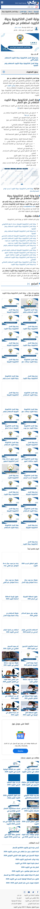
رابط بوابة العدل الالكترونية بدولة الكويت (23, 264)
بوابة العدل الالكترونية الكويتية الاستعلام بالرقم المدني (19, 250)
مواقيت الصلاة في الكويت (31, 895)
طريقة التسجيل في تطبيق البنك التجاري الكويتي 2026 (21, 855)
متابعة (20, 751)
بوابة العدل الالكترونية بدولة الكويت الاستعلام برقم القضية (21, 64)
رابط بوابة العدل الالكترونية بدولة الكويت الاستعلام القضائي (20, 258)
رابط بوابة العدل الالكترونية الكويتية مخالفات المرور (20, 252)
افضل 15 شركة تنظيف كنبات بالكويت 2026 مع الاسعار (21, 875)
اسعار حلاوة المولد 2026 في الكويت (27, 863)
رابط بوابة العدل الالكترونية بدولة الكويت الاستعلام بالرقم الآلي (21, 58)
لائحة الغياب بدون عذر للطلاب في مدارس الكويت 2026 (21, 851)
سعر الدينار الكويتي (33, 903)
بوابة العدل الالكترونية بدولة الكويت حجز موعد (22, 243)
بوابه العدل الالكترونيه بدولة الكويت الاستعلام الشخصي (19, 238)
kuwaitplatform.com (29, 206)
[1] (18, 108)
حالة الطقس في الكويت (32, 898)
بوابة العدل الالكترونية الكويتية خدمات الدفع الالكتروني (19, 224)
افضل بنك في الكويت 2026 (30, 867)
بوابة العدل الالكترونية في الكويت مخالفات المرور (21, 255)
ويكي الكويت (11, 85)
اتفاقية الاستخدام (16, 903)
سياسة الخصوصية (16, 901)
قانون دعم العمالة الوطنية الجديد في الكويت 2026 (22, 879)
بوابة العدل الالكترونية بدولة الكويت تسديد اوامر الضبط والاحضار (21, 189)
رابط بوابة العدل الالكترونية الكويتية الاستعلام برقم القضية (20, 232)
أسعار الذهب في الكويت (32, 901)
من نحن (19, 895)
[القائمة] (2, 2)
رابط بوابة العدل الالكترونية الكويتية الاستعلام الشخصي (19, 236)
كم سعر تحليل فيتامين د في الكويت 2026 (25, 871)
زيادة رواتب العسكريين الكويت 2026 (27, 859)
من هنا (27, 115)
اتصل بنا (19, 898)
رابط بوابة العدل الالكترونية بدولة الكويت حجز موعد (20, 240)
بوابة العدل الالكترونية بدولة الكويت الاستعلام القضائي (19, 262)
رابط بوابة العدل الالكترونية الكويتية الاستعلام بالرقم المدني (20, 246)
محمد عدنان (18, 27)
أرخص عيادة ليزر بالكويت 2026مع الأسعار (26, 847)
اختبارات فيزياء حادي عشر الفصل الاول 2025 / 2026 (22, 882)
